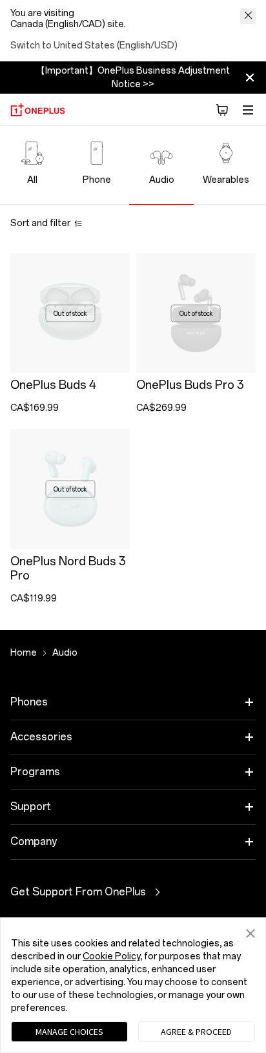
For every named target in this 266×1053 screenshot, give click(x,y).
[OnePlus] (37, 110)
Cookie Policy (111, 956)
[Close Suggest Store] (248, 16)
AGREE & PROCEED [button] (196, 1031)
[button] (222, 110)
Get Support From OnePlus (114, 892)
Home (23, 652)
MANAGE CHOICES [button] (69, 1031)
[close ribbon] (250, 77)
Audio (64, 652)
